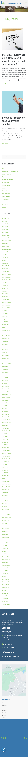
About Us (4, 712)
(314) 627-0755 (7, 644)
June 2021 (5, 377)
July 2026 (4, 221)
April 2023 (5, 321)
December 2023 (6, 302)
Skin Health (5, 188)
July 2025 (4, 254)
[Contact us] (25, 738)
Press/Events (5, 182)
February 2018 (6, 478)
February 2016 (6, 531)
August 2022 (5, 344)
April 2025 (5, 263)
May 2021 (5, 380)
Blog (3, 168)
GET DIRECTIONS (9, 648)
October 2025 (6, 246)
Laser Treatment (6, 174)
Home (3, 703)
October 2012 (6, 587)
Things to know (6, 191)
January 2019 (5, 450)
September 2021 (6, 369)
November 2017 (6, 486)
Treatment (4, 705)
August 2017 (5, 495)
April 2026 (5, 229)
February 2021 (6, 389)
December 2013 (6, 559)
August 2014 (5, 542)
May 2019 (5, 442)
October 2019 (6, 428)
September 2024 (6, 280)
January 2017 (5, 514)
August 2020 (5, 400)
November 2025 (6, 243)
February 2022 (6, 358)
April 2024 (5, 291)
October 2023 (6, 308)
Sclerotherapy (6, 185)
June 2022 (5, 347)
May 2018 (5, 470)
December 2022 (6, 333)
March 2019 (5, 447)
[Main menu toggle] (26, 3)
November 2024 (6, 277)
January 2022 (5, 361)
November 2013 (6, 562)
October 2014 (6, 537)
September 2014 (6, 540)
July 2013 (4, 570)
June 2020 (5, 405)
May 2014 (5, 551)
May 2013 (5, 576)
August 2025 (5, 252)
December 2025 (6, 240)
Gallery (3, 717)
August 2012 (5, 590)
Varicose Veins (6, 196)
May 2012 (5, 593)
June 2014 (5, 548)
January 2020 (5, 419)
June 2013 (5, 573)
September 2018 (6, 459)
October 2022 (6, 338)
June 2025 (5, 257)
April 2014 (5, 554)
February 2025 (6, 268)
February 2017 (6, 512)
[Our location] (27, 738)
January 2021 (5, 391)
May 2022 (5, 349)
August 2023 (5, 310)
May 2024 (5, 288)
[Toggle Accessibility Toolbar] (3, 750)
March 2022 (5, 355)
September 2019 (6, 431)
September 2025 (6, 249)
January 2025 (5, 271)
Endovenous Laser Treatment (10, 171)
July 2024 (4, 282)
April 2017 (5, 506)
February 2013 (6, 582)
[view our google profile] (3, 738)
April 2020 (5, 411)
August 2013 (5, 568)
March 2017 (5, 509)
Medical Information (7, 179)
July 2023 (4, 313)
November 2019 (6, 425)
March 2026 (5, 232)
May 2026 (5, 226)
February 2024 (6, 296)
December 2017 (6, 484)
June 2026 (5, 224)
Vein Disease (5, 199)
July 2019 (4, 436)
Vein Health (5, 202)
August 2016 (5, 520)
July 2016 (4, 523)
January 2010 (5, 604)
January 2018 (5, 481)
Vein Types (4, 710)
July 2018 (4, 464)
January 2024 (5, 299)
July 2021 (4, 375)
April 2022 (5, 352)
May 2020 (5, 408)
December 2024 (6, 274)
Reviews (4, 715)
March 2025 (5, 266)
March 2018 (5, 475)
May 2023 (5, 319)
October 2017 (6, 489)
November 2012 (6, 584)
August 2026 (5, 218)
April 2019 (5, 445)
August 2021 (5, 372)
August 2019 (5, 433)
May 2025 (5, 260)
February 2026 (6, 235)
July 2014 (4, 545)
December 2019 (6, 422)
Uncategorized (6, 193)
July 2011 (4, 596)
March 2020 (5, 414)
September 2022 (6, 341)
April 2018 (5, 473)
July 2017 (4, 498)
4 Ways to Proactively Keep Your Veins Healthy (13, 120)
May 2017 (5, 503)
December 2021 (6, 363)
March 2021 (5, 386)
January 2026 (5, 238)
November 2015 (6, 534)
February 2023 (6, 327)
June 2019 (5, 439)
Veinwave (4, 207)
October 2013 (6, 565)
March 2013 (5, 579)
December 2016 (6, 517)
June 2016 (5, 526)
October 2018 (6, 456)
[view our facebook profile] (1, 738)
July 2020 (4, 403)
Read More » (5, 84)
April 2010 (5, 601)
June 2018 (5, 467)
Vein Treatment (6, 204)
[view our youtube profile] (5, 738)
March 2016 (5, 528)
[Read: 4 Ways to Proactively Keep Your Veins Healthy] (12, 102)
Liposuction (5, 177)
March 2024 (5, 294)
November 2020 (6, 394)
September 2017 (6, 492)
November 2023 (6, 305)
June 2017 (5, 500)
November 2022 (6, 335)
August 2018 (5, 461)
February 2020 (6, 417)
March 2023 (5, 324)
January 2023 (5, 330)
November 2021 (6, 366)
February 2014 (6, 556)
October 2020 (6, 397)
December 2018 (6, 453)
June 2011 (5, 598)
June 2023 (5, 316)
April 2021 (5, 383)
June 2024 (5, 285)
